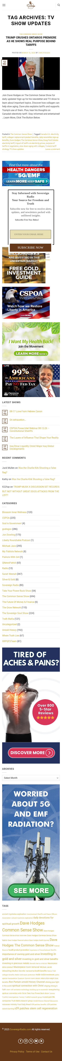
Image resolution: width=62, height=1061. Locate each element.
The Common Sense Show (31, 34)
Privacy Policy (17, 1051)
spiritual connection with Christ (28, 985)
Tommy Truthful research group (30, 997)
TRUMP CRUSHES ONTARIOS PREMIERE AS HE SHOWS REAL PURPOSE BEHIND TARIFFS (31, 41)
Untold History (9, 630)
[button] (4, 5)
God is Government (12, 523)
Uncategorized (9, 624)
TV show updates (17, 149)
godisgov (7, 529)
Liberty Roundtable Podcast (16, 540)
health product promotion (19, 950)
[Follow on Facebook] (20, 1041)
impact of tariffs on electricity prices (30, 143)
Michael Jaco (9, 546)
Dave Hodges (44, 53)
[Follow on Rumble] (41, 1041)
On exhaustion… (18, 419)
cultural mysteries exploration (22, 918)
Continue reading (31, 124)
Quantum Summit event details (29, 978)
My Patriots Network (12, 551)
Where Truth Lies (10, 635)
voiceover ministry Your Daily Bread (16, 1004)
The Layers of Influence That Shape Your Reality (34, 437)
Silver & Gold (8, 579)
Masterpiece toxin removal (26, 967)
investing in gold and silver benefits (40, 959)
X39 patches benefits (38, 1005)
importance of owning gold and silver (21, 954)
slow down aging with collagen (31, 146)
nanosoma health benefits (36, 971)
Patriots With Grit (10, 557)
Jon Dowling (8, 534)
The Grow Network (11, 607)
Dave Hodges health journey (39, 940)
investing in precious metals (15, 963)
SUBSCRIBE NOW (30, 247)
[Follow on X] (31, 1041)
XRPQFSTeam (9, 641)
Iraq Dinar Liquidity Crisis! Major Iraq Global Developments (32, 447)
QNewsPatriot (9, 562)
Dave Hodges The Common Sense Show (26, 140)
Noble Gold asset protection (25, 975)
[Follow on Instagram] (25, 1041)
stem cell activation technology (17, 990)
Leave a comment (52, 149)
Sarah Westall (9, 574)
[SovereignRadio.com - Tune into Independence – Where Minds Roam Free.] (31, 5)
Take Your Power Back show (38, 993)
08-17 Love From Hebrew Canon (26, 411)
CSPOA (6, 517)
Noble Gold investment (45, 975)
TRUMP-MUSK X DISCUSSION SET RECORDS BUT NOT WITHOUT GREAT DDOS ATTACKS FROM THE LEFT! (30, 490)
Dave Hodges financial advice (18, 940)
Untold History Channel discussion (45, 1001)
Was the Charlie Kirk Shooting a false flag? (29, 470)
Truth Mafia (8, 618)
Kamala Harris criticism (38, 963)
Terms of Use (32, 1051)
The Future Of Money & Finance (18, 602)
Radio (5, 568)
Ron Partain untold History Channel (27, 982)
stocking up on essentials (39, 990)
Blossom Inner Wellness (14, 512)
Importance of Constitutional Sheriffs (42, 950)
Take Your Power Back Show (16, 590)
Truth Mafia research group (22, 1001)
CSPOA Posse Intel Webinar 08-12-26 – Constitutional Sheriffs (29, 429)
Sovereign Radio (10, 585)
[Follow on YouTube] (36, 1041)
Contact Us (46, 1051)
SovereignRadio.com (20, 1029)
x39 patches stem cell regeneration (35, 1008)
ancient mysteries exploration (14, 914)
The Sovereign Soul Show (15, 613)
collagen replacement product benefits (22, 137)
